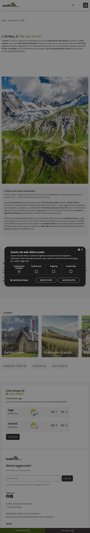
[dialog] (45, 266)
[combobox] (79, 249)
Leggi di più (24, 261)
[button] (19, 280)
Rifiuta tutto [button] (46, 280)
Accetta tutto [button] (68, 280)
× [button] (82, 249)
